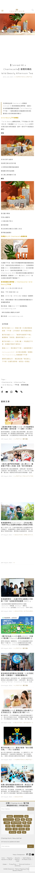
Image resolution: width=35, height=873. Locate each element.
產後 (24, 822)
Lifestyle (18, 439)
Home (3, 858)
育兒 (23, 819)
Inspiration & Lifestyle (24, 76)
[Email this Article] (22, 31)
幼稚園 (8, 826)
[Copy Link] (33, 31)
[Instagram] (30, 854)
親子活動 (25, 439)
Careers (5, 864)
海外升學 (8, 829)
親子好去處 (12, 832)
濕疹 (28, 829)
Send (30, 809)
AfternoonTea (19, 382)
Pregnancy (9, 858)
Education (19, 534)
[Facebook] (27, 854)
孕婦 (13, 826)
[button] (2, 10)
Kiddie (17, 861)
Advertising (17, 865)
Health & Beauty (27, 858)
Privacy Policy (12, 864)
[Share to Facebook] (19, 31)
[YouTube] (33, 854)
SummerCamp (19, 816)
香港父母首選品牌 (16, 822)
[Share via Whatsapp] (26, 31)
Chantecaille (7, 382)
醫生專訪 (29, 819)
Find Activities (28, 476)
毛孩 (24, 832)
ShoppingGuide (8, 819)
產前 (29, 822)
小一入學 (19, 826)
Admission (27, 722)
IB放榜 (15, 829)
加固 (26, 816)
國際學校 (26, 826)
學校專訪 (21, 829)
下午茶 (17, 385)
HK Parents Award (26, 859)
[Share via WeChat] (29, 31)
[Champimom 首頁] (15, 11)
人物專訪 (7, 822)
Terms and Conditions (24, 864)
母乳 (19, 832)
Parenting (17, 859)
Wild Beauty (7, 385)
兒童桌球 (9, 816)
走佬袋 (17, 819)
